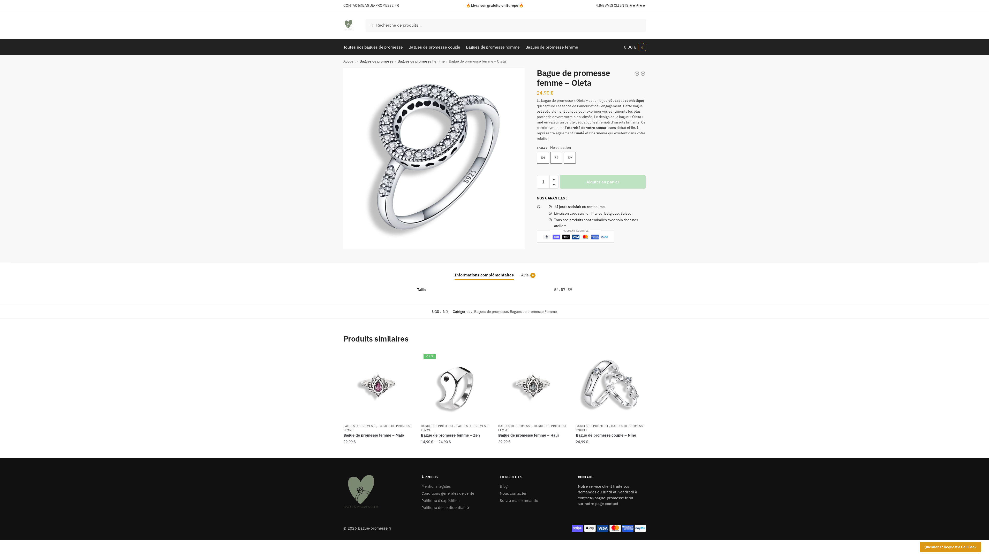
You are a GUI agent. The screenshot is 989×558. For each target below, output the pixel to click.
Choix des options (378, 452)
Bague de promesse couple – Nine (606, 435)
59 (570, 158)
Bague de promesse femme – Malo (373, 435)
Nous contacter (513, 493)
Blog (504, 486)
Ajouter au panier (602, 181)
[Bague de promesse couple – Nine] (611, 386)
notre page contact (601, 503)
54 (543, 158)
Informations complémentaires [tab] (484, 274)
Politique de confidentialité (445, 507)
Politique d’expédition (440, 500)
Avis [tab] (525, 274)
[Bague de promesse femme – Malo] (378, 386)
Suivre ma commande (519, 500)
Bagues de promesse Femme (421, 61)
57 (556, 158)
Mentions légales (436, 486)
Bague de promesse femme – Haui (528, 435)
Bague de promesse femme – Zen (450, 435)
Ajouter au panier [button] (610, 452)
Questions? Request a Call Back (950, 547)
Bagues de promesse (377, 61)
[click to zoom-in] (434, 158)
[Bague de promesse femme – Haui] (533, 386)
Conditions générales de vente (447, 493)
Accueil (349, 61)
